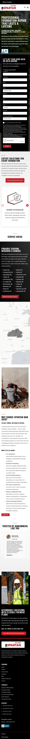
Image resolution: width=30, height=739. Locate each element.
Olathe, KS (19, 272)
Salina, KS (6, 288)
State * (4, 104)
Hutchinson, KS (7, 291)
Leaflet (28, 363)
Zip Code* (5, 110)
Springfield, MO (7, 274)
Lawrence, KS (20, 279)
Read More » (10, 555)
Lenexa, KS (19, 284)
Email (4, 82)
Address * (5, 93)
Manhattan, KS (7, 286)
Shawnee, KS (19, 281)
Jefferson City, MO (21, 288)
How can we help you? (8, 116)
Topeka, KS (6, 277)
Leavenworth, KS (20, 291)
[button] (2, 205)
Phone (4, 88)
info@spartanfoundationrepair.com (10, 134)
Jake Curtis (15, 536)
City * (4, 99)
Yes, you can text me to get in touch (13, 122)
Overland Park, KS (8, 272)
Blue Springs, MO (7, 284)
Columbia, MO (20, 277)
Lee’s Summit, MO (8, 279)
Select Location (7, 2)
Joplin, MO (19, 286)
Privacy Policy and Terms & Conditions (11, 136)
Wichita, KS (19, 270)
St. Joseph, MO (7, 281)
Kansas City (6, 270)
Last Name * (5, 77)
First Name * (5, 71)
